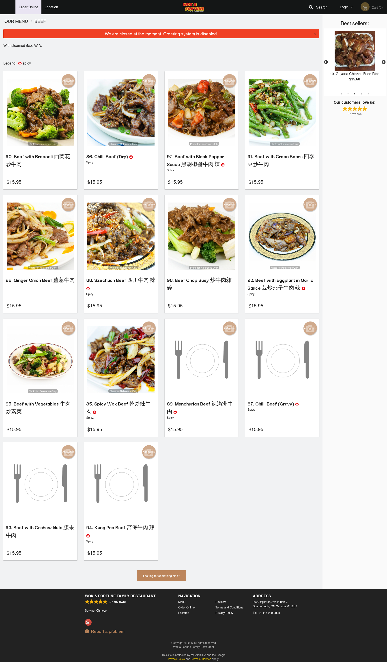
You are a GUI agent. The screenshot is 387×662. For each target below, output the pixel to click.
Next (383, 62)
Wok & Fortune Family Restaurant (120, 595)
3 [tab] (355, 94)
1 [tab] (341, 94)
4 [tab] (361, 94)
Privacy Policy (224, 612)
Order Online (28, 7)
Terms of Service (201, 659)
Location (51, 7)
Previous (326, 62)
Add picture (68, 80)
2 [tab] (348, 94)
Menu (181, 601)
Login (344, 7)
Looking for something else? (161, 576)
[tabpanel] (355, 60)
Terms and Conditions (229, 607)
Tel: (266, 612)
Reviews (220, 601)
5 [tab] (368, 94)
